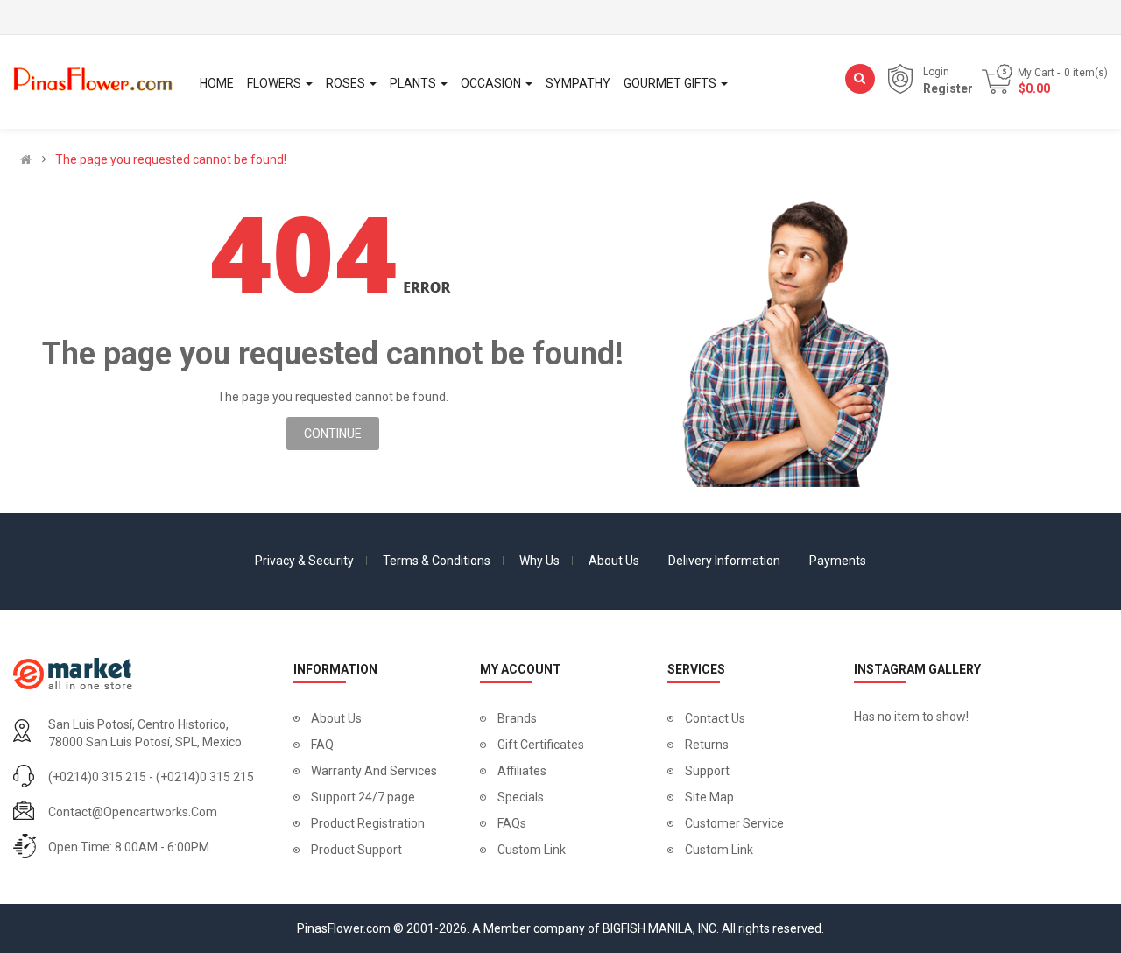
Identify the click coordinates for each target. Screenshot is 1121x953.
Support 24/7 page (363, 797)
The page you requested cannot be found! (170, 159)
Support (707, 771)
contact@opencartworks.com (132, 812)
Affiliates (521, 771)
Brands (517, 718)
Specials (520, 797)
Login (936, 72)
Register (948, 88)
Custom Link (531, 850)
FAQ (322, 745)
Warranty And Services (374, 771)
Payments (837, 561)
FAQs (511, 823)
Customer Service (734, 823)
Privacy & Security (304, 561)
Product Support (356, 850)
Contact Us (715, 718)
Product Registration (368, 823)
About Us (614, 561)
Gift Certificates (540, 745)
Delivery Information (724, 561)
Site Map (709, 797)
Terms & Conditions (436, 561)
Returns (707, 745)
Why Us (539, 561)
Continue (333, 434)
